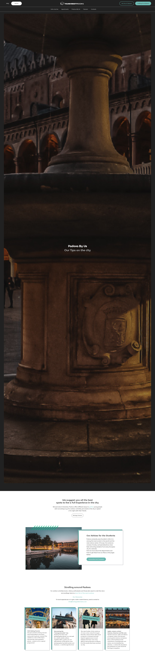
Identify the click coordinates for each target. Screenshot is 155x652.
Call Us (16, 3)
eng (7, 3)
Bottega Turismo (77, 515)
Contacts (93, 9)
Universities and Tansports (96, 559)
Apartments (65, 9)
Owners (85, 9)
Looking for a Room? (143, 3)
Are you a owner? (127, 3)
